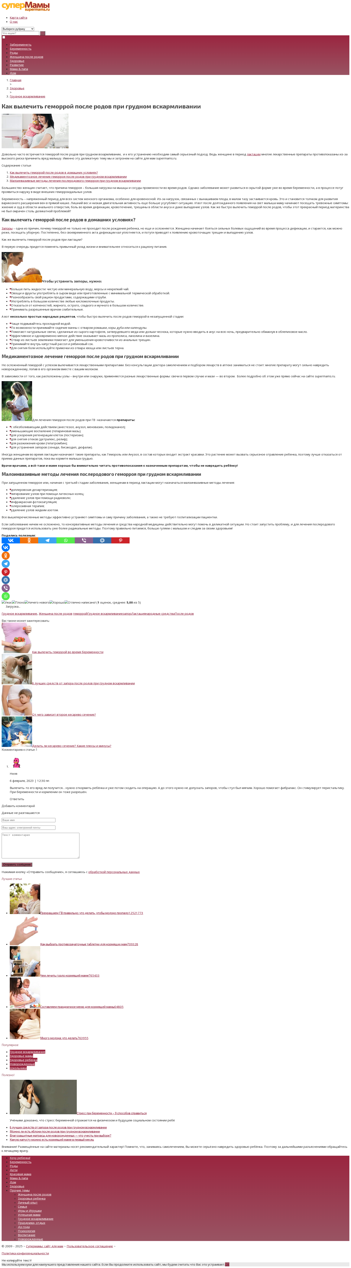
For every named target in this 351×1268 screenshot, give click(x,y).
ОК (227, 1264)
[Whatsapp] (65, 540)
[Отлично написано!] (80, 602)
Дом (13, 73)
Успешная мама (29, 1215)
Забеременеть (20, 44)
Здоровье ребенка (23, 1060)
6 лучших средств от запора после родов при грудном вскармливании (83, 683)
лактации (254, 154)
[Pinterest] (120, 540)
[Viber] (84, 540)
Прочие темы (20, 1190)
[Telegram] (47, 540)
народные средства (160, 613)
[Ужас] (7, 602)
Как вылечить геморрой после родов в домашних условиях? (54, 172)
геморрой (80, 613)
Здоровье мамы (21, 1056)
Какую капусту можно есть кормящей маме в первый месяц (52, 1139)
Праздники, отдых (31, 1223)
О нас (14, 21)
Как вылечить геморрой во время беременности (67, 652)
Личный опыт (28, 1202)
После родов (184, 613)
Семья (22, 1206)
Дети (13, 1170)
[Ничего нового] (37, 602)
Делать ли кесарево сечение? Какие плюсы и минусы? (71, 746)
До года (24, 1227)
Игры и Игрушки (30, 1210)
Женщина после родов (26, 57)
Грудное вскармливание (19, 613)
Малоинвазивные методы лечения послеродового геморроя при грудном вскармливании (75, 181)
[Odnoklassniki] (29, 540)
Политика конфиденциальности (25, 1253)
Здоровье (17, 61)
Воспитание (26, 1235)
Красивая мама (20, 1174)
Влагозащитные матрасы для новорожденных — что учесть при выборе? (60, 1135)
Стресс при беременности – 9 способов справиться (112, 1113)
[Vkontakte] (11, 540)
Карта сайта (18, 17)
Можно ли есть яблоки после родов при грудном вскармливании (55, 1131)
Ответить (17, 799)
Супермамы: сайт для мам (44, 1246)
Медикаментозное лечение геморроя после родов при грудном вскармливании (68, 176)
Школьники (18, 1068)
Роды (14, 53)
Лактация (138, 613)
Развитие (17, 65)
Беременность (20, 49)
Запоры (7, 228)
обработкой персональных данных (114, 872)
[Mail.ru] (102, 540)
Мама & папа (19, 69)
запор (127, 613)
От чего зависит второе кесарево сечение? (64, 714)
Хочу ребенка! (20, 1158)
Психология (26, 1231)
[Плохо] (18, 602)
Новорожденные (22, 1064)
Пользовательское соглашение (90, 1246)
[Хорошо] (57, 602)
